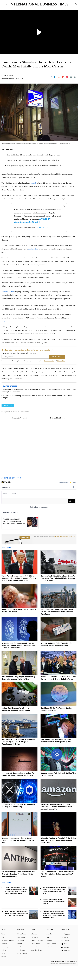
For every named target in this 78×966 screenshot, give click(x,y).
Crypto (3, 953)
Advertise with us (36, 950)
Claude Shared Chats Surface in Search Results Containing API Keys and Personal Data (18, 840)
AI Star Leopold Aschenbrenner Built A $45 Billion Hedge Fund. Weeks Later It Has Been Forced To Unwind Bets (19, 645)
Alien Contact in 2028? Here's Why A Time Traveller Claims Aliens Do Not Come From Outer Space (57, 612)
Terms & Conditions (37, 940)
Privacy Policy (61, 361)
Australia (49, 934)
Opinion (4, 956)
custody (34, 183)
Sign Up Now (25, 537)
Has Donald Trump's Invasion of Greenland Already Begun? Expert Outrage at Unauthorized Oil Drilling (18, 742)
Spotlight (19, 943)
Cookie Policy (35, 947)
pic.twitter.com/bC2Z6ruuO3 (27, 222)
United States (51, 947)
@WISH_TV (45, 219)
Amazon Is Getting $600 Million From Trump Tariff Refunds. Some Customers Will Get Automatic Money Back (57, 807)
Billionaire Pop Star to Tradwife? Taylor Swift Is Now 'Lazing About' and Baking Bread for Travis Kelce (58, 840)
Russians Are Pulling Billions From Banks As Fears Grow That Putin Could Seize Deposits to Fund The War (58, 578)
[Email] (71, 77)
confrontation (33, 249)
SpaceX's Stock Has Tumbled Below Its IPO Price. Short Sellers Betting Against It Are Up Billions (58, 874)
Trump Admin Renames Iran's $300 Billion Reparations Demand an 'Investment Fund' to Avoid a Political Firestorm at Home (19, 578)
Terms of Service (49, 361)
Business (4, 943)
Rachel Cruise (8, 75)
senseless (5, 321)
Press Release (21, 947)
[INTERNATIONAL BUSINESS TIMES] (39, 4)
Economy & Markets (8, 940)
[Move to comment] (74, 77)
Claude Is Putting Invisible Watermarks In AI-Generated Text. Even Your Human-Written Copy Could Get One (18, 874)
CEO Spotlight (21, 950)
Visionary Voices (21, 934)
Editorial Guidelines (57, 418)
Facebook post (8, 291)
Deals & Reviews (22, 953)
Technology (5, 947)
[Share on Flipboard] (63, 77)
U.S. (3, 937)
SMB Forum (20, 940)
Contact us (34, 937)
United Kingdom (51, 943)
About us (34, 934)
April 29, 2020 (43, 227)
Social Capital (21, 937)
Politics (4, 950)
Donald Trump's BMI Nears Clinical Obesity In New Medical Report (53, 901)
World (3, 934)
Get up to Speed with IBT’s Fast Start (64, 536)
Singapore (49, 940)
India (48, 937)
